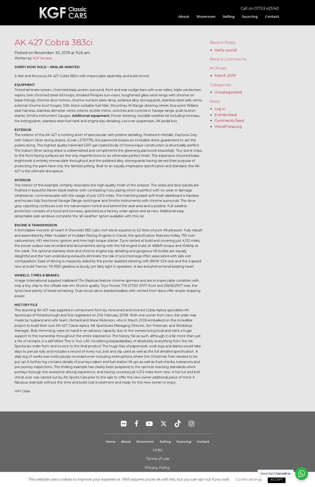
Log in (220, 109)
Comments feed (229, 120)
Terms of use (157, 459)
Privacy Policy (157, 468)
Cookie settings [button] (248, 479)
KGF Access (42, 58)
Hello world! (225, 50)
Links (157, 450)
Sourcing (250, 17)
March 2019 (225, 75)
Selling (229, 17)
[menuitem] (184, 16)
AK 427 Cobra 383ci (54, 42)
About (183, 17)
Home (111, 441)
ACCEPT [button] (276, 479)
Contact (272, 17)
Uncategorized (228, 92)
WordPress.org (228, 126)
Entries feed (225, 115)
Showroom (205, 17)
